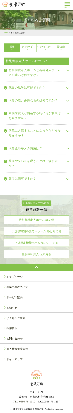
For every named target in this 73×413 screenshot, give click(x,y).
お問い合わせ (15, 338)
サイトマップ (15, 359)
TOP (6, 32)
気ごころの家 (36, 242)
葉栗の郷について (17, 286)
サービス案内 (15, 297)
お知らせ (12, 307)
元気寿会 (36, 254)
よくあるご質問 (16, 318)
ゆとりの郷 (36, 231)
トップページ (15, 276)
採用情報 (12, 328)
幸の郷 (36, 219)
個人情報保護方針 (17, 348)
